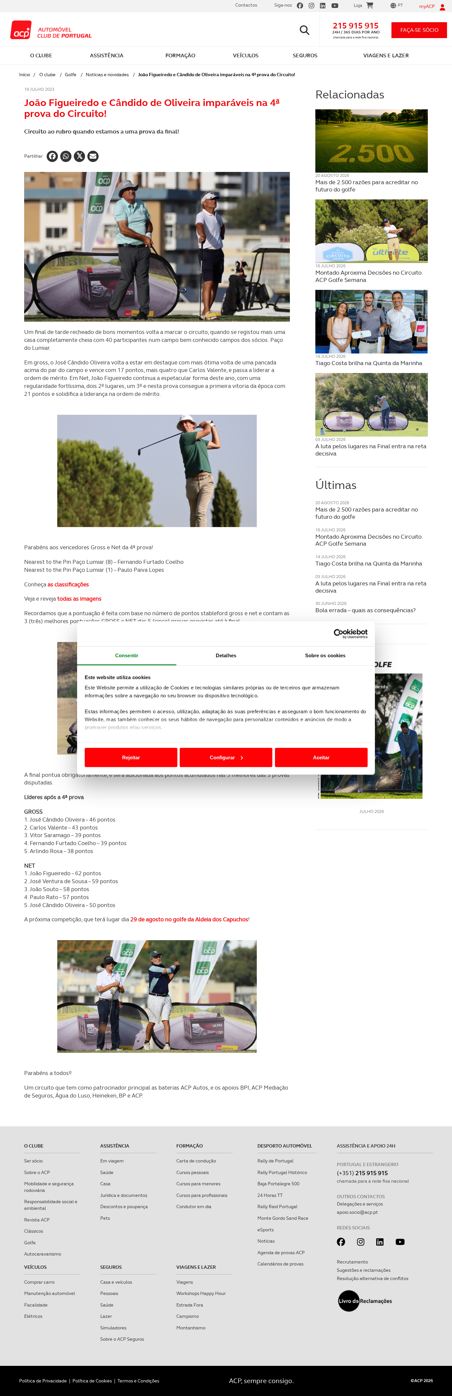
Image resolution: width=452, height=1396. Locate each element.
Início (24, 75)
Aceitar (321, 757)
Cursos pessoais (192, 1172)
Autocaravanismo (42, 1254)
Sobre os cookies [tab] (325, 655)
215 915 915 (356, 25)
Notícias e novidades (107, 75)
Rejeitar (131, 757)
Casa (105, 1184)
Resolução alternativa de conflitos (372, 1278)
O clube (47, 75)
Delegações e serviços (360, 1204)
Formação (189, 1146)
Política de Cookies (92, 1381)
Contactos (246, 5)
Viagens (184, 1282)
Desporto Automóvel (284, 1146)
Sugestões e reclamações (363, 1270)
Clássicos (33, 1231)
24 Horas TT (270, 1195)
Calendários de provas (280, 1264)
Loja (358, 5)
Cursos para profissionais (201, 1195)
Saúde (106, 1172)
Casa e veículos (116, 1282)
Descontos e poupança (124, 1206)
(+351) (362, 1173)
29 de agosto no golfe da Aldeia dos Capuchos (189, 919)
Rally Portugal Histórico (282, 1172)
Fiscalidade (36, 1305)
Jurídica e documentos (123, 1195)
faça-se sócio (419, 30)
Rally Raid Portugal (277, 1206)
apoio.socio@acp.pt (357, 1212)
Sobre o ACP (37, 1172)
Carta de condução (196, 1161)
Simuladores (113, 1328)
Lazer (106, 1316)
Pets (105, 1218)
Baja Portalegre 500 (278, 1184)
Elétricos (33, 1316)
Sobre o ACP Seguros (122, 1339)
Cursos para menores (198, 1184)
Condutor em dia (193, 1206)
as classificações (68, 584)
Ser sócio (33, 1161)
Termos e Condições (138, 1381)
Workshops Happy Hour (201, 1293)
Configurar (222, 757)
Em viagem (112, 1161)
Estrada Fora (189, 1305)
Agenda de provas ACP (281, 1253)
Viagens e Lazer (196, 1267)
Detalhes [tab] (226, 655)
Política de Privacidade (43, 1381)
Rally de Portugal (275, 1161)
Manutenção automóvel (49, 1293)
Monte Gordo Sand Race (282, 1218)
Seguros (111, 1267)
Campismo (187, 1316)
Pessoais (109, 1293)
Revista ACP (37, 1220)
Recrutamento (352, 1262)
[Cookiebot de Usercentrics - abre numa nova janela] (339, 634)
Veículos (35, 1267)
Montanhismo (190, 1328)
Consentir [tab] (126, 655)
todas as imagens (79, 598)
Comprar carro (39, 1282)
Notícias (266, 1241)
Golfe (70, 75)
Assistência (114, 1146)
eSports (265, 1230)
